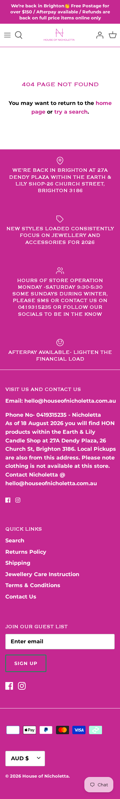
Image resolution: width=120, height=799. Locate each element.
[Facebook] (7, 500)
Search (14, 540)
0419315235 (51, 415)
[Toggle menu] (7, 35)
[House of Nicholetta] (60, 35)
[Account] (98, 35)
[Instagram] (17, 500)
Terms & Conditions (32, 585)
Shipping (17, 563)
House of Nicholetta (45, 776)
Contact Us (20, 596)
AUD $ (20, 758)
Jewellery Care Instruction (42, 574)
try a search (71, 112)
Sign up (25, 663)
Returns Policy (25, 552)
